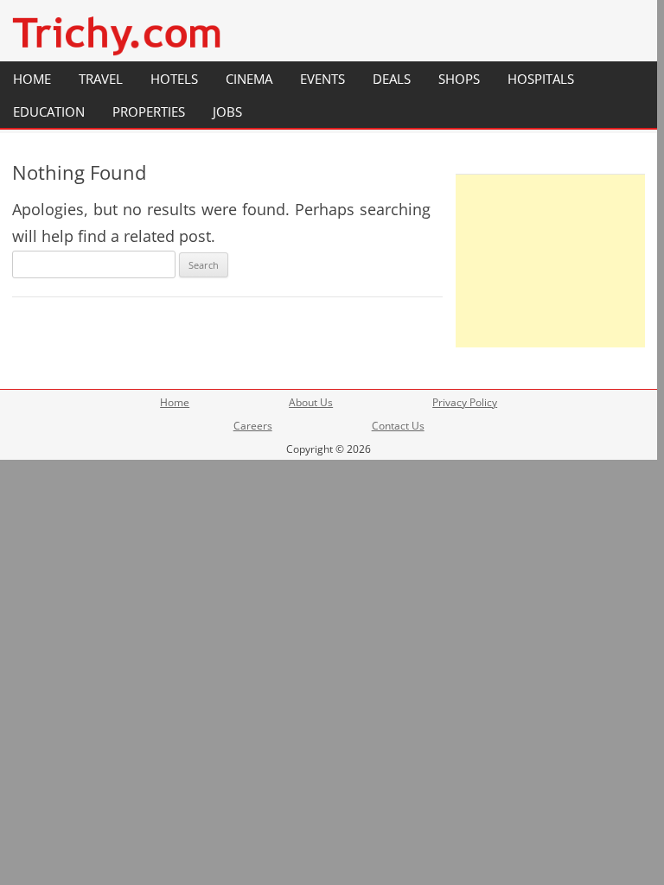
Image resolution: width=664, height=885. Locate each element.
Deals (392, 78)
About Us (311, 402)
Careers (252, 425)
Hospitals (541, 78)
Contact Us (398, 425)
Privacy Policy (464, 402)
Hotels (174, 78)
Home (32, 78)
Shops (459, 78)
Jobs (227, 111)
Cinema (249, 78)
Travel (101, 78)
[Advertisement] (551, 261)
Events (322, 78)
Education (49, 111)
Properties (148, 111)
